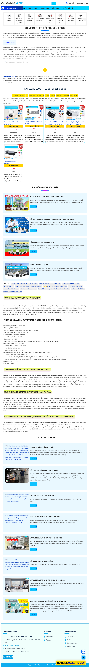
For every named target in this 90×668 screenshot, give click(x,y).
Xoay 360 (52, 95)
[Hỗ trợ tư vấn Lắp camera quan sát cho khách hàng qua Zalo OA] (83, 651)
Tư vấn (64, 8)
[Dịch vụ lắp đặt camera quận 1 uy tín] (24, 8)
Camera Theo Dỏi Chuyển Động (45, 28)
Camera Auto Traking (9, 76)
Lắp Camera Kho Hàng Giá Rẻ (41, 561)
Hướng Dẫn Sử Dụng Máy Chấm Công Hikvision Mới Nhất (54, 289)
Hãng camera (45, 8)
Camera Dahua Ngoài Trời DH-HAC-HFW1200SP (24, 283)
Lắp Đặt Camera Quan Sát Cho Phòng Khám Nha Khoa (52, 219)
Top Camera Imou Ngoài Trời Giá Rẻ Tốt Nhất (48, 601)
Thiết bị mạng (71, 646)
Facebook (49, 637)
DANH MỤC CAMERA (12, 8)
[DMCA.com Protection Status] (8, 657)
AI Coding (66, 95)
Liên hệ (70, 8)
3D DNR (76, 95)
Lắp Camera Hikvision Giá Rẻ (28, 289)
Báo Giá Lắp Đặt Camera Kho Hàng (44, 470)
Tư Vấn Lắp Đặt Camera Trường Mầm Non (47, 197)
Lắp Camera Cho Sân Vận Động (42, 242)
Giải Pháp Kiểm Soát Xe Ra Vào (42, 447)
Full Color (39, 95)
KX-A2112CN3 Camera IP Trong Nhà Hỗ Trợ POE (28, 286)
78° (27, 95)
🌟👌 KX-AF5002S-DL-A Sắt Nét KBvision (55, 286)
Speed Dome (59, 95)
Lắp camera (12, 3)
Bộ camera (55, 8)
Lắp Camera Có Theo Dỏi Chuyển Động (45, 89)
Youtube (49, 640)
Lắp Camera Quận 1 (10, 631)
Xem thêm (34, 206)
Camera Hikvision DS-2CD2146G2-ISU (49, 283)
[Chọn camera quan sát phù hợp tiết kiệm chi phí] (84, 19)
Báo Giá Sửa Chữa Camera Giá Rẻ (43, 496)
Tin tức (69, 640)
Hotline (71, 662)
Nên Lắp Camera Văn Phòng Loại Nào (45, 517)
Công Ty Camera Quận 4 (39, 265)
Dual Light (22, 95)
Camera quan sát (31, 8)
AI (43, 95)
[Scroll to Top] (83, 657)
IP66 (71, 95)
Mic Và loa (15, 95)
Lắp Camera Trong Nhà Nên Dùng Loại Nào (47, 580)
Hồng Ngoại (32, 95)
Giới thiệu (70, 636)
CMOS (47, 95)
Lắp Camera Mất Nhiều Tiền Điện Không (46, 538)
